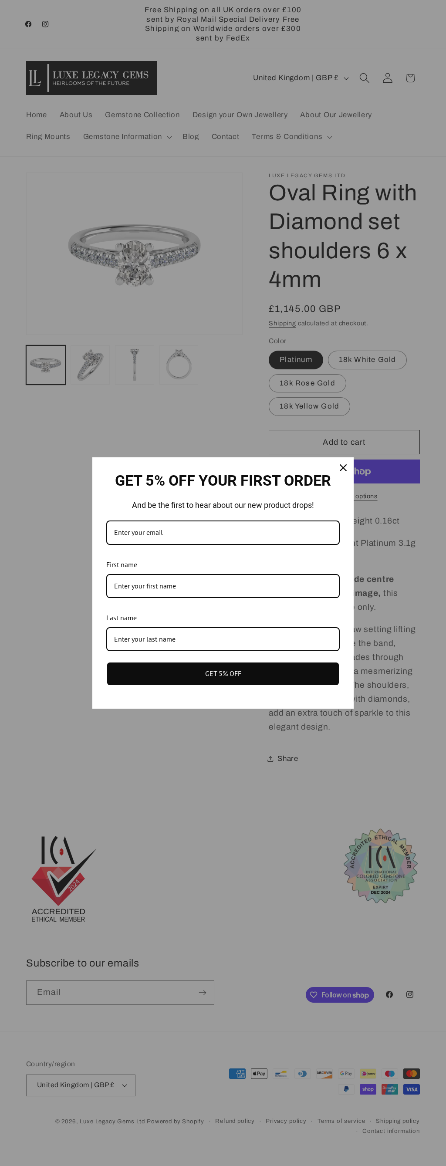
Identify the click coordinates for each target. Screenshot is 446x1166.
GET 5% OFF (223, 673)
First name (121, 564)
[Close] (343, 467)
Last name (121, 617)
